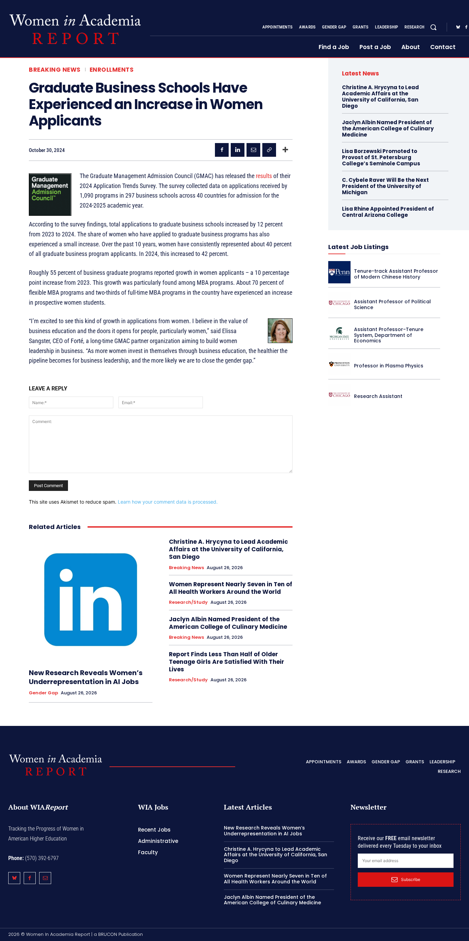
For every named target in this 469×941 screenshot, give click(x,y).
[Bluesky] (458, 27)
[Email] (253, 150)
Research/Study (188, 602)
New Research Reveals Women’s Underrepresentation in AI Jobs (85, 677)
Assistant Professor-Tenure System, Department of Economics (388, 335)
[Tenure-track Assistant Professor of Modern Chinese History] (339, 272)
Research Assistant (378, 396)
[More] (285, 150)
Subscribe (410, 879)
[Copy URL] (269, 150)
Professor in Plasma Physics (388, 365)
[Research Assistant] (339, 395)
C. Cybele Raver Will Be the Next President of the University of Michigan (385, 186)
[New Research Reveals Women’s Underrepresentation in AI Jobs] (90, 599)
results (264, 175)
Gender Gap (43, 693)
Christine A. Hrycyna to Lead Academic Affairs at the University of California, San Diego (228, 549)
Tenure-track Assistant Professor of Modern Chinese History (396, 274)
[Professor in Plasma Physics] (339, 364)
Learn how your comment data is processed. (168, 502)
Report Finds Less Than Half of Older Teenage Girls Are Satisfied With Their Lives (226, 661)
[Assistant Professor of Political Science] (339, 303)
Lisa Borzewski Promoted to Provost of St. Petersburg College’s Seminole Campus (381, 157)
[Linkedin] (237, 150)
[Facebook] (222, 150)
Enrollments (112, 70)
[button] (433, 27)
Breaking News (55, 70)
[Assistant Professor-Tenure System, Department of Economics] (339, 333)
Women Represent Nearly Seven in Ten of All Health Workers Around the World (230, 588)
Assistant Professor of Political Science (392, 304)
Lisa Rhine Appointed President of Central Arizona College (388, 212)
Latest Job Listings (358, 247)
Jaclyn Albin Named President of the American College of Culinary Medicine (228, 623)
